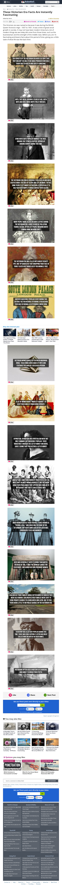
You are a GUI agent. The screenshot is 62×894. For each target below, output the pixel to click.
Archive (23, 884)
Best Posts (54, 882)
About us (20, 882)
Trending (30, 884)
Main (4, 9)
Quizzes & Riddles (31, 805)
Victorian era (30, 784)
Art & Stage (49, 830)
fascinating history (47, 784)
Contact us (7, 882)
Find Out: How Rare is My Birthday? (12, 862)
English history (38, 784)
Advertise (45, 882)
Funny (31, 830)
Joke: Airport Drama (26, 845)
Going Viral (11, 9)
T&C (33, 712)
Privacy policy (36, 882)
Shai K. (10, 18)
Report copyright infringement (51, 716)
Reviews (38, 884)
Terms (28, 882)
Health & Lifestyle (12, 805)
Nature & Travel (49, 805)
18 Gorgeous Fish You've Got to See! (49, 811)
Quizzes (9, 757)
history (17, 784)
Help (14, 882)
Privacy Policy (39, 712)
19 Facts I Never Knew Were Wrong (12, 832)
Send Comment (52, 780)
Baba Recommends (21, 9)
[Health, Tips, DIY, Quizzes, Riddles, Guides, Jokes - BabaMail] (28, 2)
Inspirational (31, 856)
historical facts (23, 784)
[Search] (58, 2)
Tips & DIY (12, 830)
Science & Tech (49, 856)
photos (13, 784)
